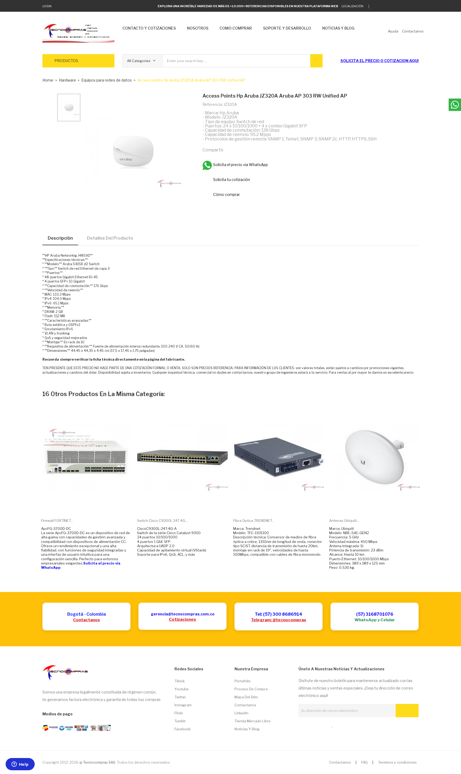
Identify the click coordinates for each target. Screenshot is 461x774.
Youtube (181, 689)
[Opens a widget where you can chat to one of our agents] (20, 764)
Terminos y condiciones (397, 762)
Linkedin (241, 713)
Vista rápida (92, 506)
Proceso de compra (251, 689)
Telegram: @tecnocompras (278, 620)
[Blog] (310, 726)
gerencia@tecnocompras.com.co (182, 614)
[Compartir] (230, 150)
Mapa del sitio (246, 697)
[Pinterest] (253, 150)
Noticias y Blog (247, 729)
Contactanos (86, 620)
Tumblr (180, 721)
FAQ (364, 762)
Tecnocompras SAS (99, 762)
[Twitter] (375, 6)
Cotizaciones (182, 619)
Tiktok (179, 681)
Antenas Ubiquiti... (344, 520)
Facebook (182, 729)
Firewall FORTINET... (57, 520)
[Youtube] (408, 6)
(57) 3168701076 (374, 614)
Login (46, 6)
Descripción (60, 238)
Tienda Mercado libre (253, 721)
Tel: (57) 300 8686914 (278, 614)
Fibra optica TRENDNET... (253, 520)
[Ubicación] (320, 726)
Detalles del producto (110, 238)
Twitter (180, 697)
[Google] (384, 6)
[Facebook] (400, 6)
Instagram (183, 705)
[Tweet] (241, 150)
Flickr (178, 713)
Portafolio (243, 681)
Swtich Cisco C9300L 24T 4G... (162, 520)
